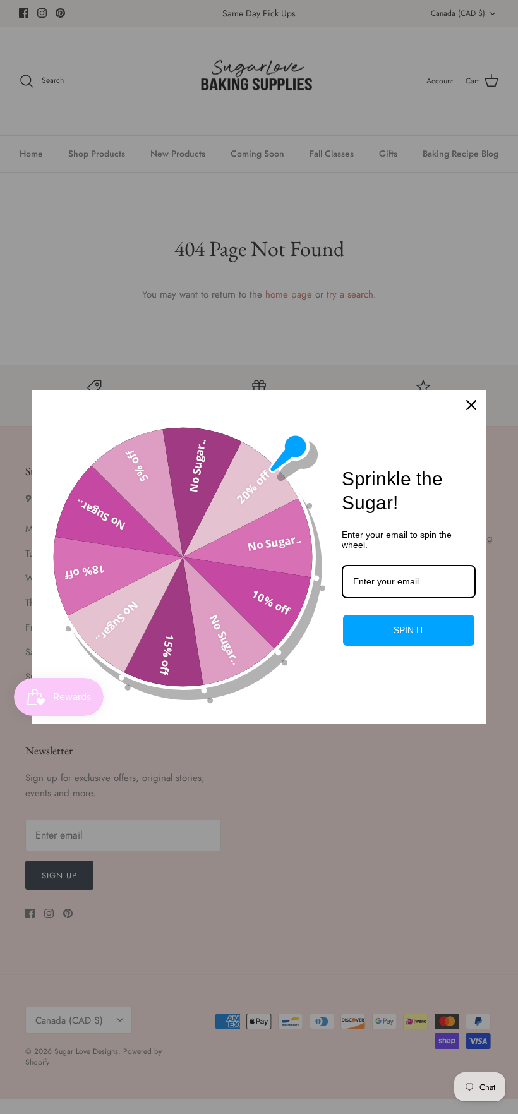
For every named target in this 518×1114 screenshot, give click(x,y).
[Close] (471, 405)
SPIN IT (409, 630)
